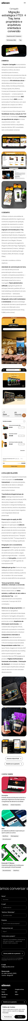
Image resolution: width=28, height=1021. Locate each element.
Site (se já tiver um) (7, 928)
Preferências (8, 1016)
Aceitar (20, 1016)
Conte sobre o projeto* (8, 936)
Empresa (4, 920)
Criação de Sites (19, 989)
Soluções (4, 989)
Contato (4, 997)
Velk (16, 992)
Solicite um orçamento (13, 763)
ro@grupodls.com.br (8, 966)
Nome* (4, 896)
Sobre (16, 994)
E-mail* (4, 904)
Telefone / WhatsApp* (8, 912)
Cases (3, 992)
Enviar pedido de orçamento (12, 953)
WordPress (5, 994)
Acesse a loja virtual (13, 758)
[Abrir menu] (24, 3)
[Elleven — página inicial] (6, 3)
